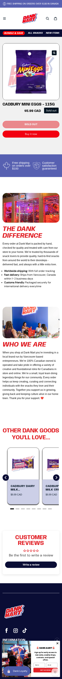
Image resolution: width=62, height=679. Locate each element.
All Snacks (35, 33)
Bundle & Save (13, 33)
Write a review (31, 564)
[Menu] (4, 18)
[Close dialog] (57, 643)
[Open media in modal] (54, 52)
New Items (53, 33)
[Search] (47, 18)
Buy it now (31, 134)
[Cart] (55, 18)
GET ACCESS (45, 670)
